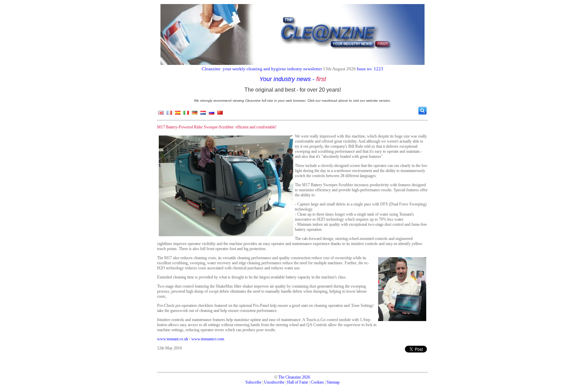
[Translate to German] (194, 114)
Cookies (317, 382)
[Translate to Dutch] (203, 114)
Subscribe (253, 382)
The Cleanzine (289, 377)
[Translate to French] (169, 114)
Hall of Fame (297, 382)
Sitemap (333, 382)
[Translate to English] (161, 114)
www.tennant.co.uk (172, 339)
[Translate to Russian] (211, 114)
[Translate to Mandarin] (220, 114)
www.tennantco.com (207, 339)
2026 (306, 377)
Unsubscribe (274, 382)
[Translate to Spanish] (177, 114)
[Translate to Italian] (186, 114)
